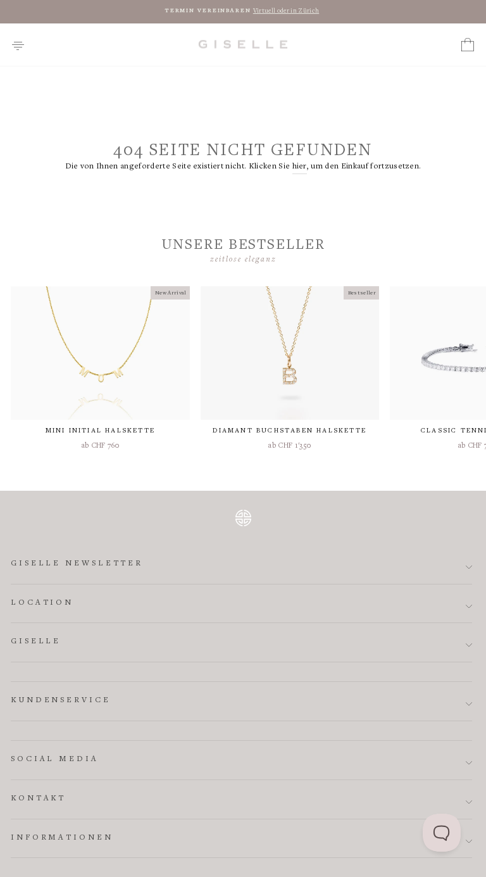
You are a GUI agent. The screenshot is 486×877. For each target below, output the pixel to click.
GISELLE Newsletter (77, 564)
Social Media (55, 759)
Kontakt (38, 799)
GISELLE (36, 642)
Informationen (62, 838)
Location (42, 603)
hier (299, 167)
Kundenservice (61, 701)
